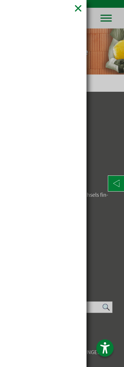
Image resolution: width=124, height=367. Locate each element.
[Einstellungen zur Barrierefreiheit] (105, 348)
